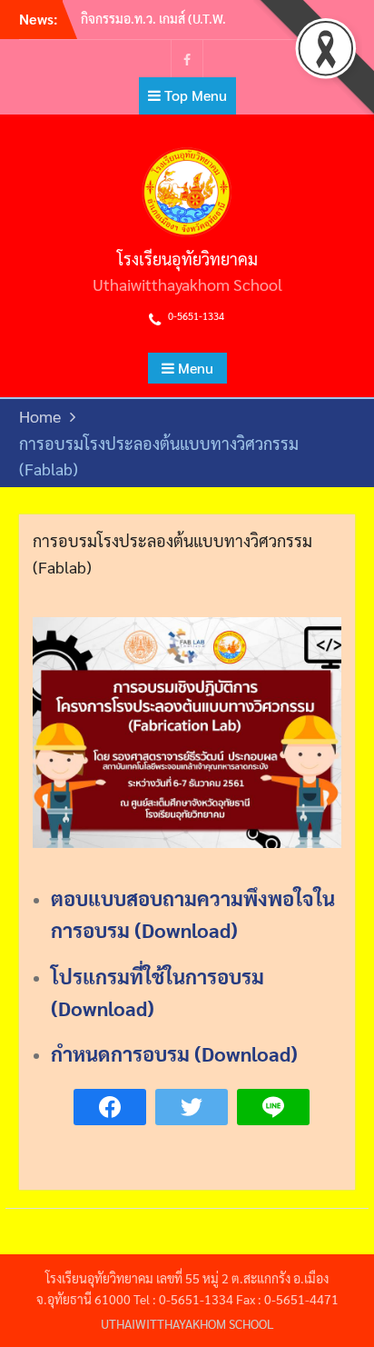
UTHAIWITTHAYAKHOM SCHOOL (187, 1323)
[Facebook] (187, 58)
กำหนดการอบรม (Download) (174, 1053)
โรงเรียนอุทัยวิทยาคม (187, 258)
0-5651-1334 (196, 316)
